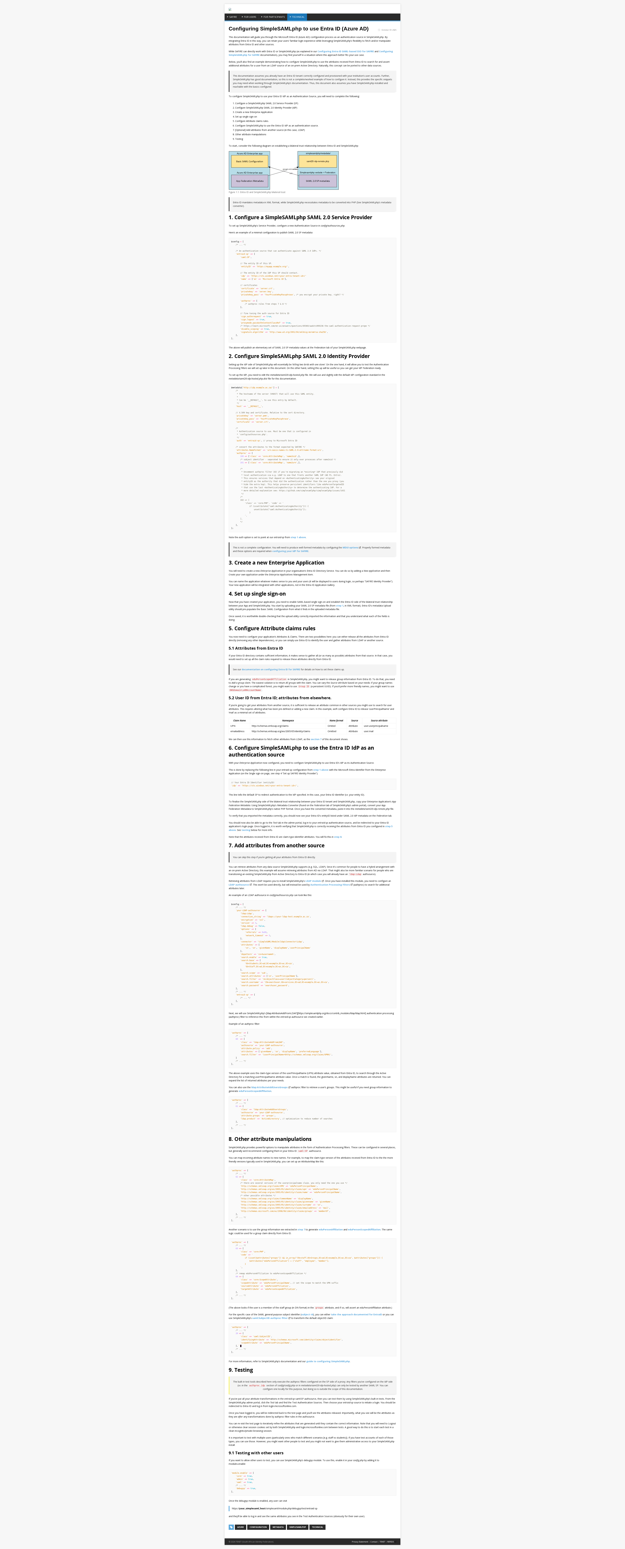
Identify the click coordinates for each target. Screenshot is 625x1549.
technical (317, 1527)
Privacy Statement (360, 1541)
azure (240, 1527)
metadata (278, 1527)
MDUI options (350, 547)
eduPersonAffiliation (331, 1229)
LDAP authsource (239, 884)
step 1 (339, 605)
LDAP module (313, 880)
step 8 (337, 836)
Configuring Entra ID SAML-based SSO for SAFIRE (346, 51)
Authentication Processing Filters (330, 884)
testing (246, 830)
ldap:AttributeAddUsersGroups (269, 1087)
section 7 (316, 739)
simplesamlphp (297, 1527)
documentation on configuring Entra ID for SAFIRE (271, 669)
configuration (258, 1527)
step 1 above (298, 537)
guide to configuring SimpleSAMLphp (328, 1361)
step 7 (301, 1229)
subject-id (307, 1314)
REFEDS (390, 1541)
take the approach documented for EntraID (356, 1314)
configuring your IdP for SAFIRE (290, 551)
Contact (373, 1541)
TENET (382, 1541)
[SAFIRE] (230, 9)
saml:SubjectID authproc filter (270, 1318)
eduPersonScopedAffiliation (255, 1091)
